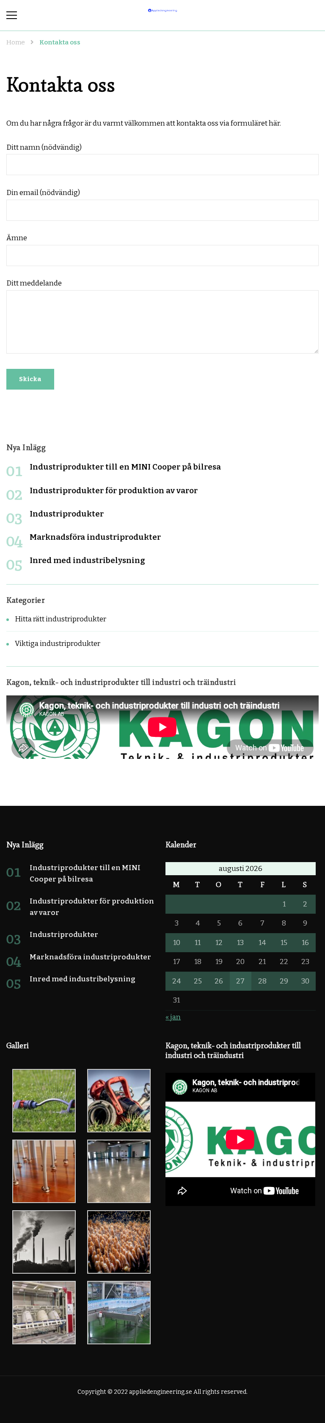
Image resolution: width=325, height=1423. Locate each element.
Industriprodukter (67, 514)
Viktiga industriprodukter (57, 643)
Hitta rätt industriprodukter (60, 619)
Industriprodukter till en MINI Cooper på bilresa (125, 467)
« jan (173, 1017)
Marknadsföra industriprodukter (95, 537)
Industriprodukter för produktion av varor (114, 490)
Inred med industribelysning (87, 560)
